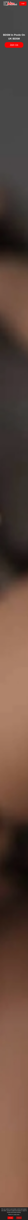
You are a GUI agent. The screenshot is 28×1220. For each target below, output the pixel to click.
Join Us (14, 45)
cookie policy (16, 1214)
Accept (10, 1217)
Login (23, 3)
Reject (19, 1217)
